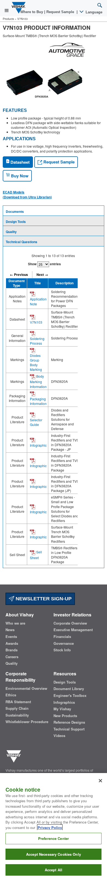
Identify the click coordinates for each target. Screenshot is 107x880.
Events (11, 636)
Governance (64, 643)
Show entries (44, 263)
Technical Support (69, 729)
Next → (42, 274)
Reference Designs (69, 722)
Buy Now (19, 176)
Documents (15, 211)
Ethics (10, 695)
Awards (11, 643)
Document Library (69, 688)
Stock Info (62, 650)
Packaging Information (38, 401)
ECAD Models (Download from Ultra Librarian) (27, 194)
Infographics (64, 702)
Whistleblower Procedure (26, 721)
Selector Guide (36, 422)
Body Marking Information (38, 381)
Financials (62, 636)
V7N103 (36, 322)
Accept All (53, 869)
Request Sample (58, 162)
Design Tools (16, 221)
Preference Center (53, 838)
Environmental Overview (26, 688)
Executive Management (73, 629)
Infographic (38, 445)
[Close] (100, 781)
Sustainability (17, 715)
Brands (11, 650)
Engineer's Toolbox (70, 695)
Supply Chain (17, 708)
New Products (65, 715)
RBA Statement (18, 701)
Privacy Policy (50, 827)
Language (93, 12)
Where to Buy (32, 12)
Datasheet (19, 162)
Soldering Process (37, 340)
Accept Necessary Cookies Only (53, 854)
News (10, 629)
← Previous (19, 274)
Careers (11, 656)
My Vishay (62, 708)
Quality (11, 231)
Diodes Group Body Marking (36, 362)
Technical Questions (21, 241)
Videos (59, 735)
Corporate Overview (70, 623)
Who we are (15, 623)
